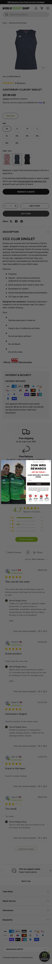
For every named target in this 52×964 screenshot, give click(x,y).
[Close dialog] (50, 461)
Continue (38, 483)
